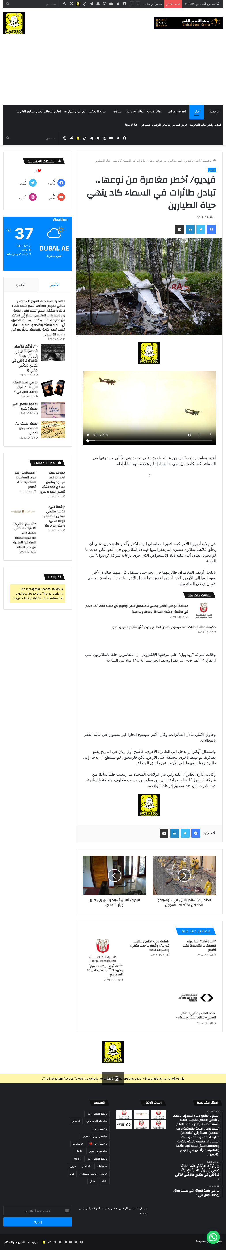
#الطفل (75, 1121)
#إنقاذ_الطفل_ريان (97, 1113)
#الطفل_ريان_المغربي (95, 1136)
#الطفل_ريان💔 (98, 1143)
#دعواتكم (102, 1166)
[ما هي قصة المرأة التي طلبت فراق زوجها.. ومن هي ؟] (53, 388)
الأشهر (54, 285)
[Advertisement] (113, 72)
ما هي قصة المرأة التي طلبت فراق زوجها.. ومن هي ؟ (25, 387)
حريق (73, 1166)
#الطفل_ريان (99, 1128)
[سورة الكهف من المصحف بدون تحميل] (53, 429)
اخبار (197, 111)
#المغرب (78, 1143)
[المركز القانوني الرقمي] (188, 23)
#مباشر (86, 1166)
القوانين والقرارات (75, 111)
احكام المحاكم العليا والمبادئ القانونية (38, 111)
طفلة (104, 1181)
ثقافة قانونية (154, 111)
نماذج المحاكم (97, 111)
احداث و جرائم (177, 111)
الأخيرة (20, 285)
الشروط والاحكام (14, 1242)
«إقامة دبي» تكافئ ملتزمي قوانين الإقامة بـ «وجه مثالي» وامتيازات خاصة (149, 946)
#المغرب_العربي (98, 1151)
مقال (92, 1181)
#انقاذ (79, 1151)
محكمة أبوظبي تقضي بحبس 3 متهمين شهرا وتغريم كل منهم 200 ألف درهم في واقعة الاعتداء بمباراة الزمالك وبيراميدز (136, 609)
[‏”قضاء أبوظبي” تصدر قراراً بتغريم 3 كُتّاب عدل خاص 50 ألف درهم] (103, 950)
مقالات (117, 111)
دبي (72, 1173)
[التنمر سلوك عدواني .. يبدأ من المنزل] (124, 1114)
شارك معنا (131, 124)
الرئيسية (214, 111)
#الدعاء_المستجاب (96, 1121)
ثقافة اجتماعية (134, 111)
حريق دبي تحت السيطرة (93, 1173)
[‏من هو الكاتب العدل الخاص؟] (158, 1124)
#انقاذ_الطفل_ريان (97, 1158)
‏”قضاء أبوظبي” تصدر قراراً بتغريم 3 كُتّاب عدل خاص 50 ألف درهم (105, 970)
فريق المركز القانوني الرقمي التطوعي (164, 124)
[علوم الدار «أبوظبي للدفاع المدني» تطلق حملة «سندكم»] (196, 998)
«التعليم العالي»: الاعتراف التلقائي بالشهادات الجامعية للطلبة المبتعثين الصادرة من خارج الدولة (24, 535)
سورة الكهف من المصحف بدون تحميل (26, 428)
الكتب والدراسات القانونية (205, 124)
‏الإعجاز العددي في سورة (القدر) (25, 406)
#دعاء (77, 1158)
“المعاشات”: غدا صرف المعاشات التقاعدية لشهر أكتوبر (199, 946)
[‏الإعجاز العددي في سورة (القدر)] (53, 410)
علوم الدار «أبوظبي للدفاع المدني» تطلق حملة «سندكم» (196, 1015)
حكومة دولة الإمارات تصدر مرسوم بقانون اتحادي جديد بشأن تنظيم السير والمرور (164, 627)
